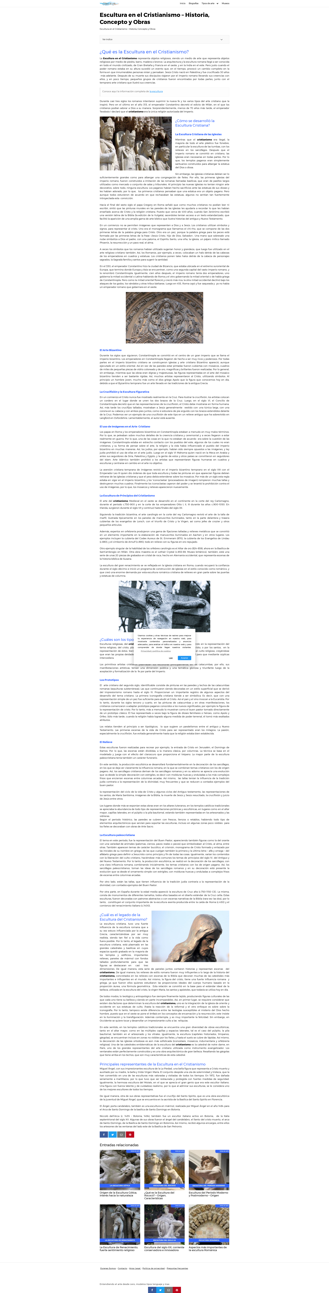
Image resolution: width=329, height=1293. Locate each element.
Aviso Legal (135, 1268)
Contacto (122, 1268)
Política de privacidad (154, 1268)
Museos (225, 3)
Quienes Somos (108, 1268)
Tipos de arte (208, 3)
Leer (171, 658)
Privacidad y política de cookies (156, 651)
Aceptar (184, 658)
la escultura (156, 91)
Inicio (182, 3)
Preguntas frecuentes (177, 1268)
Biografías (193, 3)
